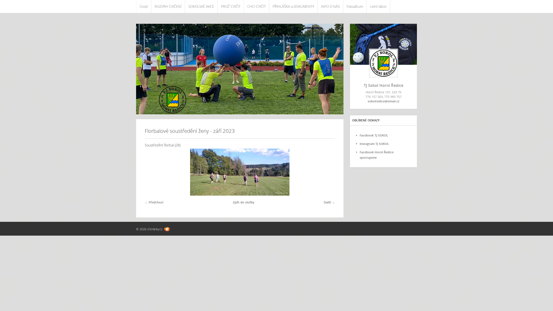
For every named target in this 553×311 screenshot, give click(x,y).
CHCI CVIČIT (256, 6)
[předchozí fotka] (152, 172)
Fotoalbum (355, 6)
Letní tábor (378, 6)
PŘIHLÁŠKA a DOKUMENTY (293, 6)
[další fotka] (328, 172)
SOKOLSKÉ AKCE (201, 6)
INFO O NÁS (330, 6)
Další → (329, 202)
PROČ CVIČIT (230, 6)
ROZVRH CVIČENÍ (168, 6)
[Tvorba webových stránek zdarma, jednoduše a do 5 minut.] (167, 229)
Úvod (144, 6)
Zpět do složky (243, 202)
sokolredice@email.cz (383, 101)
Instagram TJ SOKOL (374, 144)
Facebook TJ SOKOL (374, 135)
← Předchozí (154, 202)
